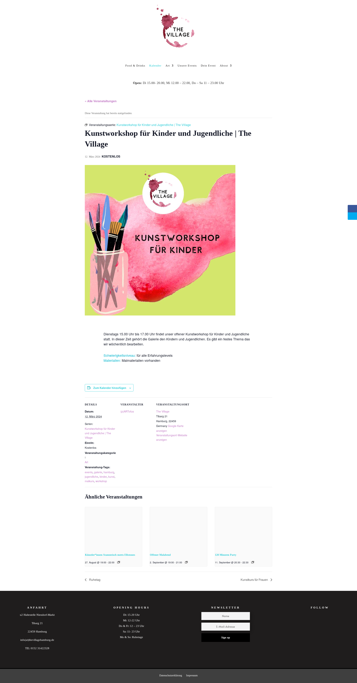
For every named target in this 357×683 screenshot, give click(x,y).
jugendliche (91, 476)
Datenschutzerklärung (170, 675)
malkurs (89, 481)
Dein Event (208, 65)
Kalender (155, 65)
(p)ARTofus (127, 411)
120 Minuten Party (225, 554)
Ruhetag (94, 579)
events (89, 472)
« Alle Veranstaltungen (101, 101)
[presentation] (113, 528)
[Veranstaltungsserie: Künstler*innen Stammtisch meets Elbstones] (118, 562)
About (224, 65)
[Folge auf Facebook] (327, 623)
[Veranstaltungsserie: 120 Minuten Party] (252, 562)
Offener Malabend (160, 554)
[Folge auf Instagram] (312, 623)
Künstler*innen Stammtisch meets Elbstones (110, 554)
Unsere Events (187, 65)
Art (167, 65)
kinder (103, 476)
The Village (162, 411)
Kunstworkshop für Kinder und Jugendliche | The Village (100, 433)
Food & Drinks (135, 65)
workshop (101, 481)
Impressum (192, 675)
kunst (111, 476)
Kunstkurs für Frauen (255, 579)
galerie (98, 472)
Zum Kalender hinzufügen (109, 388)
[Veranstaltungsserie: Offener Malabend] (186, 562)
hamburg (109, 472)
